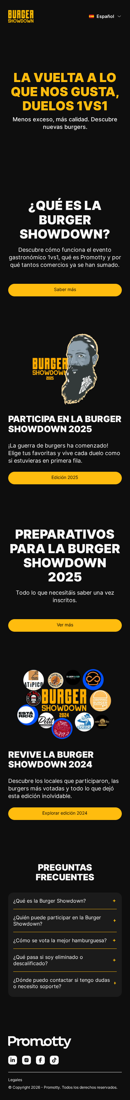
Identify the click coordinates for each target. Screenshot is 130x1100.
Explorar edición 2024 (64, 813)
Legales (15, 1079)
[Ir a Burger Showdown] (20, 16)
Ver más (65, 624)
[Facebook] (40, 1060)
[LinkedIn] (12, 1060)
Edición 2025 (64, 477)
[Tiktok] (54, 1060)
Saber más (65, 289)
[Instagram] (26, 1060)
